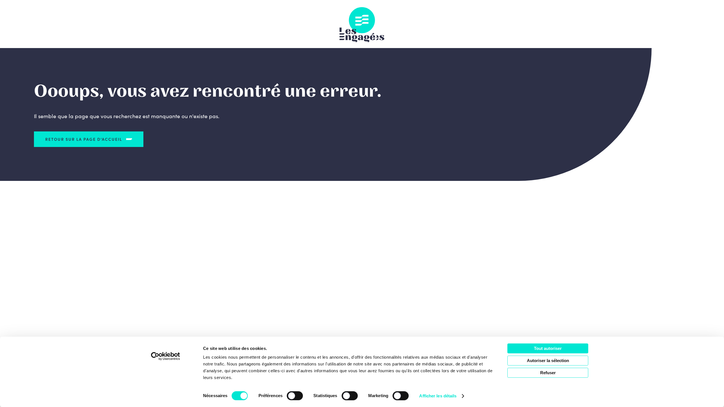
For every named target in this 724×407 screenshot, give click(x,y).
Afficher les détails (437, 395)
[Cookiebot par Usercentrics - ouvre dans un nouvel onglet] (165, 356)
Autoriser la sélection (548, 360)
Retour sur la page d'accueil (83, 139)
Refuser (548, 372)
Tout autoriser (548, 348)
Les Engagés (362, 24)
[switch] (295, 395)
